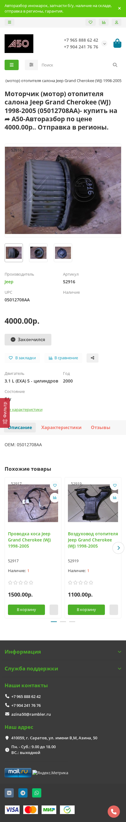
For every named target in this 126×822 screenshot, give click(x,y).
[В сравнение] (55, 498)
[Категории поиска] (31, 65)
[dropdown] (9, 22)
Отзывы (100, 427)
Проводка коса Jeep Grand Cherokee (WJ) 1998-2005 (29, 540)
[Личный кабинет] (116, 22)
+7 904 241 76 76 (26, 705)
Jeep (9, 282)
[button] (8, 548)
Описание (20, 427)
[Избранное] (90, 22)
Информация (23, 651)
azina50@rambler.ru (31, 714)
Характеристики (61, 427)
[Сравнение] (104, 22)
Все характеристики (24, 409)
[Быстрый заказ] (54, 610)
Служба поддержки (31, 668)
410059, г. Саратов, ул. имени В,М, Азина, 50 (54, 738)
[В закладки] (55, 485)
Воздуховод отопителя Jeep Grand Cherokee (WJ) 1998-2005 (93, 540)
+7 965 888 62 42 (26, 696)
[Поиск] (115, 65)
